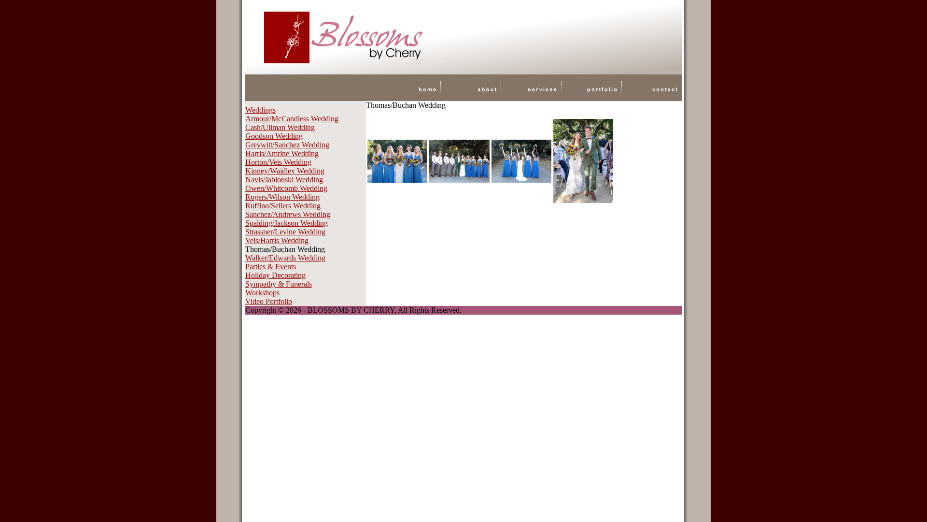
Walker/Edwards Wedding (285, 258)
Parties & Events (270, 266)
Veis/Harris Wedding (277, 240)
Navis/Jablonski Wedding (284, 179)
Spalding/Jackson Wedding (286, 223)
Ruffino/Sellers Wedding (283, 206)
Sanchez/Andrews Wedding (287, 214)
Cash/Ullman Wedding (280, 127)
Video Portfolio (268, 301)
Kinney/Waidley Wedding (284, 171)
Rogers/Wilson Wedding (282, 197)
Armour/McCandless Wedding (291, 119)
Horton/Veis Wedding (278, 162)
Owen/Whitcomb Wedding (286, 188)
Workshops (262, 293)
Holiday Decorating (275, 275)
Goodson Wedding (274, 136)
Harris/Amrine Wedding (282, 153)
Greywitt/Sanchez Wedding (287, 145)
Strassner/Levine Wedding (285, 232)
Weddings (260, 110)
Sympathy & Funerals (278, 284)
